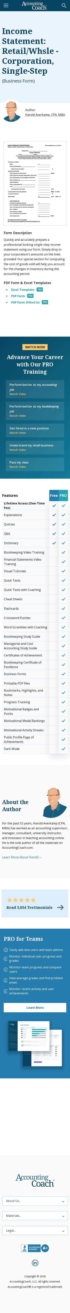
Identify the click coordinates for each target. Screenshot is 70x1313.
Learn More (35, 1008)
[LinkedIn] (35, 1263)
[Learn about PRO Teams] (35, 1045)
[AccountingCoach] (34, 5)
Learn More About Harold (20, 857)
